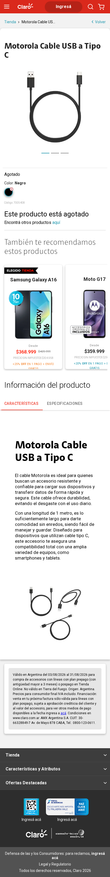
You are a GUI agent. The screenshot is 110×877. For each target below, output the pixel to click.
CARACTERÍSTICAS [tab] (21, 403)
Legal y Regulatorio (55, 864)
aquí (56, 222)
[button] (55, 107)
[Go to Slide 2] (55, 153)
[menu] (7, 7)
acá (63, 713)
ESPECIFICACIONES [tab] (64, 403)
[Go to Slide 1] (45, 153)
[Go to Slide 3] (65, 153)
